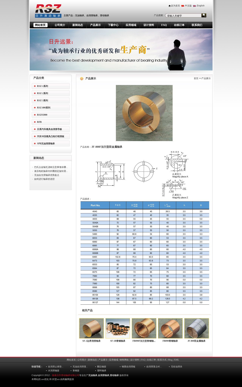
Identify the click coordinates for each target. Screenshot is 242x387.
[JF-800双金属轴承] (196, 328)
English (201, 5)
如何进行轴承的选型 (44, 179)
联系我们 (197, 25)
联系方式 (162, 359)
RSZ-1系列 (42, 86)
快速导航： (37, 366)
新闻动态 (77, 25)
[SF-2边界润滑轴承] (91, 328)
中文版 (188, 5)
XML (176, 359)
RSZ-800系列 (43, 107)
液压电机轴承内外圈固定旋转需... (51, 171)
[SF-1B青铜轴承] (117, 328)
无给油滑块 (176, 366)
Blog (170, 359)
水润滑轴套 (53, 370)
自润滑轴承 (92, 15)
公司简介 (60, 25)
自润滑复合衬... (154, 366)
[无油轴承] (46, 21)
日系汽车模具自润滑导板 (49, 129)
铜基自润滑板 (128, 366)
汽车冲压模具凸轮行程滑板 (50, 136)
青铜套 (76, 370)
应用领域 (131, 25)
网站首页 (40, 25)
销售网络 (124, 359)
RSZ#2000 (42, 115)
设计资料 (148, 25)
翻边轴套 (101, 366)
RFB (39, 122)
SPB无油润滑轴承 (46, 143)
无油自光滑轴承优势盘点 (46, 175)
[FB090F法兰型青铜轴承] (144, 328)
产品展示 (95, 25)
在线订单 (179, 25)
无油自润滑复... (80, 366)
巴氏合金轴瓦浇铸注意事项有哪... (51, 167)
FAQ (164, 25)
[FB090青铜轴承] (170, 328)
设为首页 (175, 5)
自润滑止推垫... (55, 366)
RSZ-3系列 (42, 100)
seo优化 (45, 379)
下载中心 (113, 25)
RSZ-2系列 (42, 93)
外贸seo (56, 379)
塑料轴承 (101, 370)
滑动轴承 (104, 15)
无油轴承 (79, 15)
